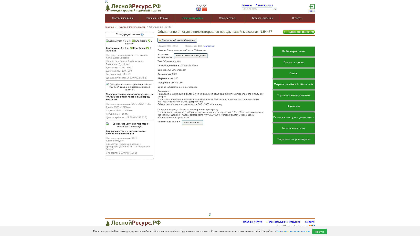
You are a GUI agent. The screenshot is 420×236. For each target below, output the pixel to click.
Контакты (247, 5)
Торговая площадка (122, 18)
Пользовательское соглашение (283, 221)
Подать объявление (299, 31)
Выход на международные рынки (293, 117)
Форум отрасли (227, 18)
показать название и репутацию (191, 56)
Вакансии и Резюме (157, 18)
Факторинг (293, 106)
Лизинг (294, 73)
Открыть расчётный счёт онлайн (293, 84)
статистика (209, 46)
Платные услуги (264, 5)
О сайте (297, 18)
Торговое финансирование (293, 95)
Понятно (319, 231)
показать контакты (192, 122)
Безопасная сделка (293, 128)
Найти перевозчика (293, 51)
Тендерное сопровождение (293, 139)
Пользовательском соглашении (293, 231)
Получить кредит (294, 62)
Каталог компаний (262, 18)
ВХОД (312, 11)
